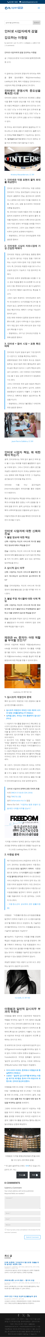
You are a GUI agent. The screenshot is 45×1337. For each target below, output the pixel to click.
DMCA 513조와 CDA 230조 (22, 792)
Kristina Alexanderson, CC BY (22, 174)
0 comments (10, 45)
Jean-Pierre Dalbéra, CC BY (22, 441)
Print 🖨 (22, 1175)
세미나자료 (36, 1267)
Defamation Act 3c (18, 800)
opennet (9, 43)
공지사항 (21, 1267)
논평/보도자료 (28, 1267)
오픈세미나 (7, 1268)
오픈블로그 (28, 43)
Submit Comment (32, 1237)
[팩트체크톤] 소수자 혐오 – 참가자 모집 (19, 1280)
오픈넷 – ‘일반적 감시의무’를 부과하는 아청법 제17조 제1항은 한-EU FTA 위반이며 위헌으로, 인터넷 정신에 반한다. (23, 1078)
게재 (27, 1165)
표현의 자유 (36, 43)
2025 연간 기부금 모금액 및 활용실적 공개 (20, 1296)
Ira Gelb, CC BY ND (22, 998)
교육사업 (26, 1283)
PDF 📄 (35, 1175)
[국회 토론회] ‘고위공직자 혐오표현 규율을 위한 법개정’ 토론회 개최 (21, 1263)
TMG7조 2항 (16, 796)
